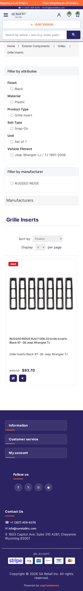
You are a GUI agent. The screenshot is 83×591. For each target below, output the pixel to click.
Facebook (18, 487)
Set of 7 (21, 142)
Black (19, 89)
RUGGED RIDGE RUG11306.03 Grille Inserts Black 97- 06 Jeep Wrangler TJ (38, 340)
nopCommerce (49, 585)
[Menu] (5, 15)
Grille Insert (23, 115)
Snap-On (21, 128)
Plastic (20, 102)
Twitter (28, 487)
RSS (38, 487)
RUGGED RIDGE (27, 183)
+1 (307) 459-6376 (23, 522)
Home (11, 46)
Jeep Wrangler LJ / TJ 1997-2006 (40, 155)
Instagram (49, 487)
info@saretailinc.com (22, 528)
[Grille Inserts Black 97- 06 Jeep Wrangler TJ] (41, 295)
